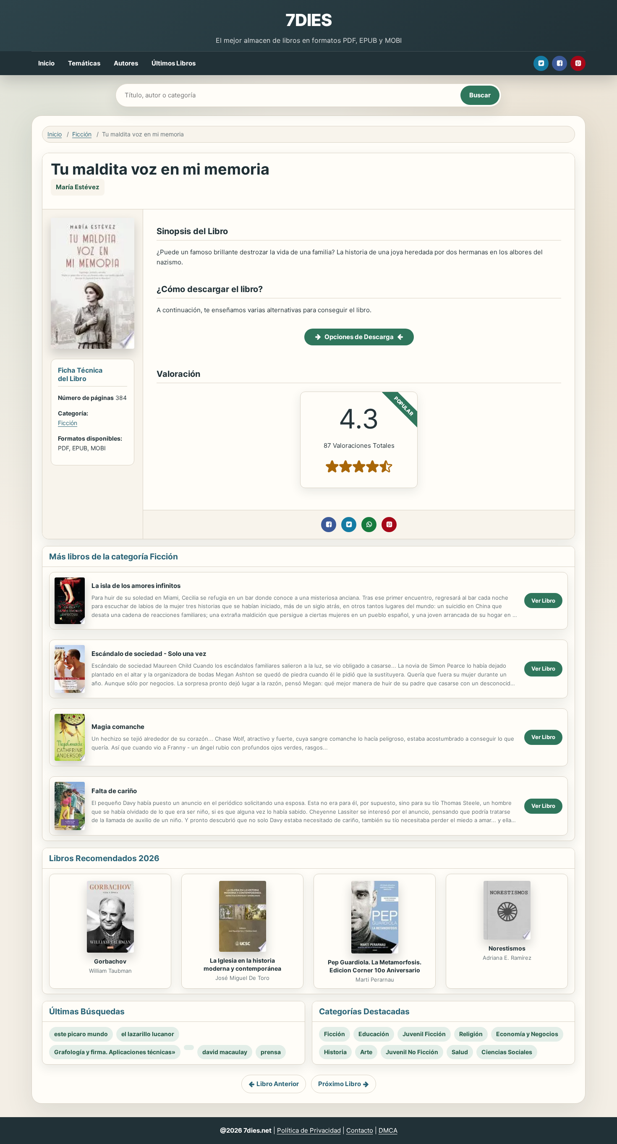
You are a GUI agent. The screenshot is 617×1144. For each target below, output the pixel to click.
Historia (335, 1051)
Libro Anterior (277, 1084)
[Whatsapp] (368, 524)
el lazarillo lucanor (147, 1033)
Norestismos (507, 948)
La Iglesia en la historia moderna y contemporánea (242, 964)
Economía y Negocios (527, 1033)
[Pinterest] (578, 63)
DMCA (388, 1130)
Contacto (359, 1130)
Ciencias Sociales (506, 1051)
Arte (366, 1051)
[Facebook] (559, 63)
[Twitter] (541, 63)
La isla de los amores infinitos (136, 586)
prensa (271, 1051)
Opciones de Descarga (359, 337)
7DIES (308, 20)
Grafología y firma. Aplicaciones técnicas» (114, 1051)
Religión (471, 1033)
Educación (373, 1033)
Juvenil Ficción (424, 1033)
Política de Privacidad (309, 1130)
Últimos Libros (174, 63)
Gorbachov (110, 961)
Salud (460, 1051)
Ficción (82, 134)
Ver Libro (543, 600)
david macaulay (224, 1051)
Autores (126, 63)
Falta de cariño (114, 791)
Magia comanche (118, 727)
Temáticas (84, 63)
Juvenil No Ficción (412, 1051)
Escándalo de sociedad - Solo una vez (149, 654)
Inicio (46, 63)
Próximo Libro (339, 1084)
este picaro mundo (81, 1033)
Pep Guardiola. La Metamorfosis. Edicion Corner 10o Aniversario (374, 966)
